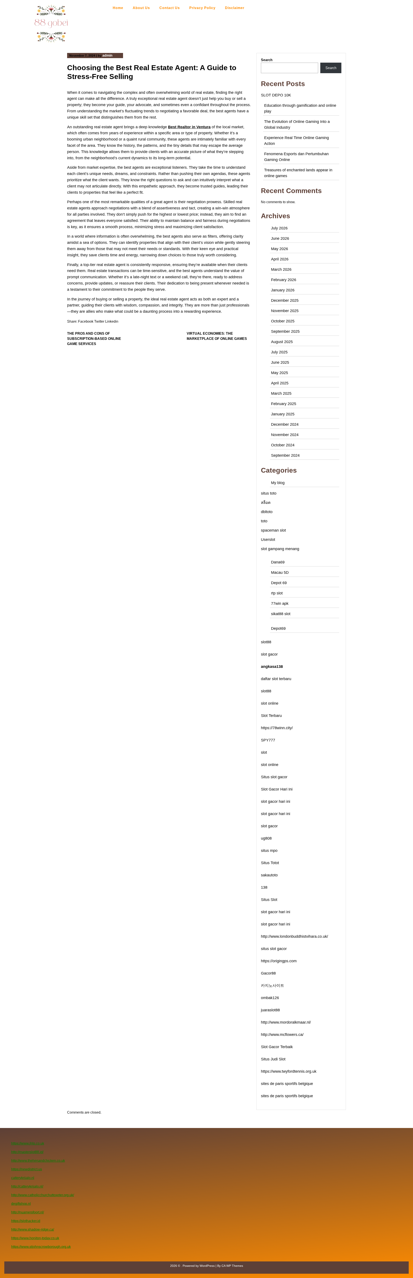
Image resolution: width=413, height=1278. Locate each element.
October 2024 (282, 445)
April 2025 (279, 383)
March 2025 (281, 393)
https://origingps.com (279, 961)
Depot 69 (279, 583)
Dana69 (278, 562)
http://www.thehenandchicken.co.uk (38, 1160)
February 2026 (283, 280)
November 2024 (285, 435)
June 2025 (280, 362)
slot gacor (269, 654)
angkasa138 (272, 666)
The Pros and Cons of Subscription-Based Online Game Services (94, 339)
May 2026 (279, 249)
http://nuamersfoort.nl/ (27, 1212)
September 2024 (285, 455)
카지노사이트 (272, 985)
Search (267, 60)
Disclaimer (234, 8)
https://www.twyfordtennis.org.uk (288, 1071)
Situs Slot (269, 899)
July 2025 (279, 352)
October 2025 (282, 321)
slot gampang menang (280, 549)
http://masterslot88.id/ (27, 1152)
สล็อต (266, 502)
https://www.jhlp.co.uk (27, 1143)
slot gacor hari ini (275, 801)
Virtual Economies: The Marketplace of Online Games (217, 336)
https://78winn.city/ (277, 728)
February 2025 (283, 404)
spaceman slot (273, 530)
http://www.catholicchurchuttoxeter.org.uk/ (42, 1195)
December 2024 (285, 424)
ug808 (266, 838)
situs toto (268, 493)
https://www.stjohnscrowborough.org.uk (41, 1247)
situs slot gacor (274, 949)
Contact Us (169, 8)
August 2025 (282, 342)
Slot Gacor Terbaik (277, 1047)
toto (264, 521)
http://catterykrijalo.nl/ (27, 1186)
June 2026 (280, 238)
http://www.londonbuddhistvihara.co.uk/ (294, 936)
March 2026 (281, 269)
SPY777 (268, 740)
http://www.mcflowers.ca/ (282, 1034)
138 (264, 887)
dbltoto (267, 512)
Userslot (268, 539)
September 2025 (285, 331)
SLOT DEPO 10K (276, 95)
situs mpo (269, 850)
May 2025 (279, 373)
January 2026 (282, 290)
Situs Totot (270, 863)
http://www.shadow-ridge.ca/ (32, 1229)
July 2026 (279, 228)
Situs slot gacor (274, 777)
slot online (269, 703)
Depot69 (278, 628)
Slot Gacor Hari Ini (277, 789)
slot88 (266, 642)
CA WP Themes (232, 1265)
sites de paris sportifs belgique (287, 1084)
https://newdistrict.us (26, 1169)
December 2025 (285, 300)
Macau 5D (280, 572)
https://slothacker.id (25, 1221)
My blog (278, 483)
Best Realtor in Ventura (189, 127)
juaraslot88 (270, 1010)
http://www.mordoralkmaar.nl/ (286, 1022)
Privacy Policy (202, 8)
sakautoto (269, 875)
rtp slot (277, 593)
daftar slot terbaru (276, 679)
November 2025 (285, 311)
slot (264, 752)
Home (118, 8)
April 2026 (279, 259)
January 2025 (282, 414)
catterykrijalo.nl (22, 1178)
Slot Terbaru (271, 715)
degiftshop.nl (21, 1203)
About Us (141, 8)
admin (107, 55)
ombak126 (270, 998)
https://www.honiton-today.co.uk (35, 1238)
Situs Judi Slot (273, 1059)
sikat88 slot (280, 614)
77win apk (279, 603)
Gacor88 (268, 973)
